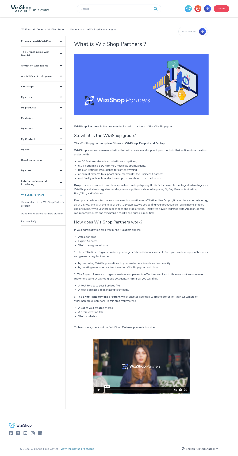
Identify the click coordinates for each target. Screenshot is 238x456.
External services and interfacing (34, 182)
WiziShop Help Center (32, 29)
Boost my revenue (31, 160)
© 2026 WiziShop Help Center (39, 449)
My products (28, 107)
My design (27, 118)
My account (28, 97)
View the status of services (77, 449)
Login (221, 8)
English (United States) (200, 449)
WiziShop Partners (57, 29)
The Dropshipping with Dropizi (35, 53)
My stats (26, 170)
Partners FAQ (28, 221)
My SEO (25, 149)
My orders (27, 128)
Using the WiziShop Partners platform (42, 213)
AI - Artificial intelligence (36, 76)
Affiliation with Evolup (34, 65)
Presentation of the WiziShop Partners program (93, 29)
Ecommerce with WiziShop (37, 41)
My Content (28, 139)
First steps (27, 86)
